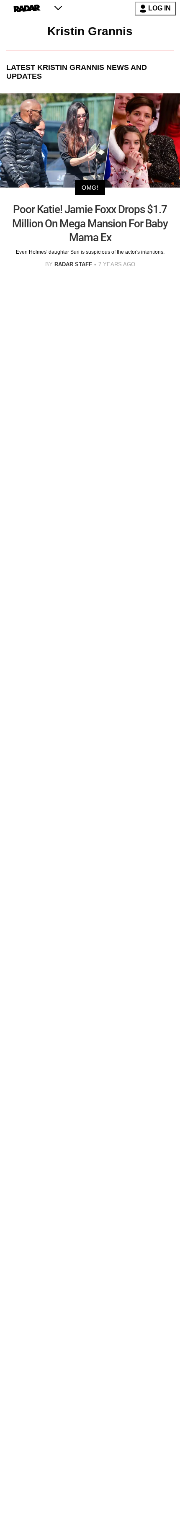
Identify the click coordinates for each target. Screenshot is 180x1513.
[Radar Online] (27, 8)
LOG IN (159, 8)
